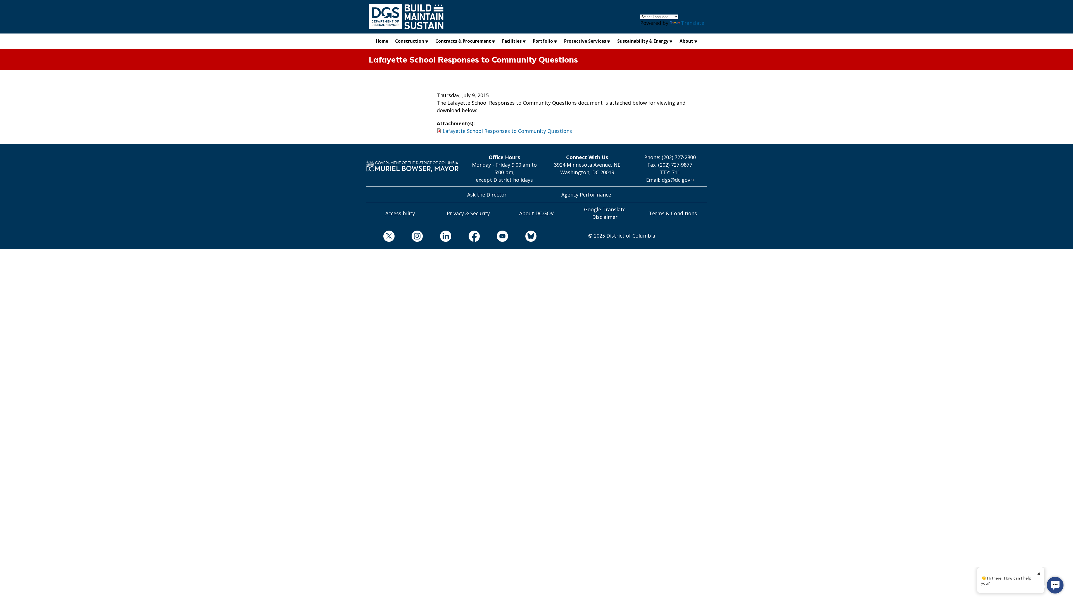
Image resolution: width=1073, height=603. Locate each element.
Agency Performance (586, 194)
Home (382, 41)
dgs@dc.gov (676, 179)
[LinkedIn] (437, 237)
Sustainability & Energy (642, 41)
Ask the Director (487, 194)
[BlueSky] (522, 237)
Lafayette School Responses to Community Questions (507, 131)
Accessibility (400, 213)
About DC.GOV (536, 213)
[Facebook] (465, 237)
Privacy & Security (468, 213)
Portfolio (543, 41)
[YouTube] (494, 237)
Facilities (512, 41)
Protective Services (585, 41)
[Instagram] (409, 237)
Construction (409, 41)
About (686, 41)
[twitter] (380, 237)
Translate (692, 23)
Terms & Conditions (673, 213)
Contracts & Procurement (463, 41)
